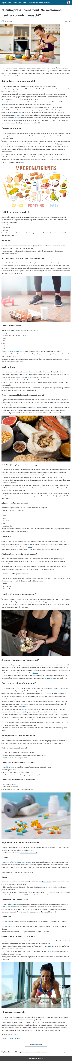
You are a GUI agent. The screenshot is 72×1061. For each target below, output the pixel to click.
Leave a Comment (36, 1044)
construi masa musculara (61, 688)
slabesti (48, 693)
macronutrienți (6, 104)
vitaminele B (47, 946)
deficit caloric (24, 707)
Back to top (67, 1052)
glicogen (59, 144)
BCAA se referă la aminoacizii (11, 904)
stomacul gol (48, 678)
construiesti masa (14, 351)
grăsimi (30, 547)
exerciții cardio (27, 377)
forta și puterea (46, 882)
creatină (21, 867)
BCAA (66, 904)
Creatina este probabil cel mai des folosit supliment (16, 862)
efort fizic (35, 673)
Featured (11, 1038)
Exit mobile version (36, 1058)
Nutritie (17, 1038)
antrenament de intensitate (16, 115)
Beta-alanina (5, 921)
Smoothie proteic (8, 767)
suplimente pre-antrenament (28, 853)
